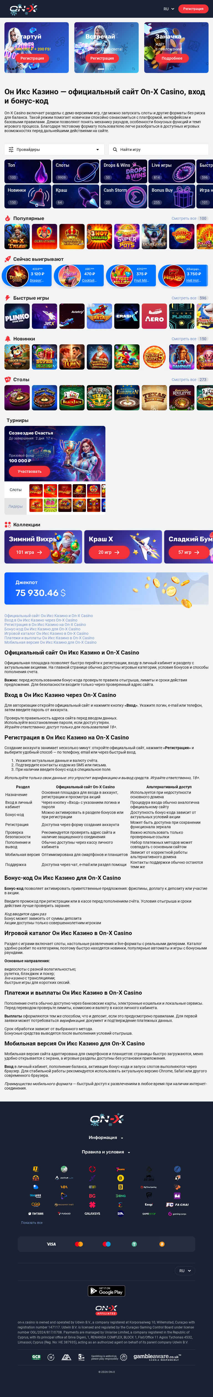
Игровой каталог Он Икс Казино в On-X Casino (46, 633)
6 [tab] (114, 69)
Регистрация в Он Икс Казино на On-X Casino (45, 624)
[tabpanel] (37, 47)
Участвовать (30, 471)
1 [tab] (101, 69)
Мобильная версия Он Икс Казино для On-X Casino (50, 642)
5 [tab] (112, 69)
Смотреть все (189, 218)
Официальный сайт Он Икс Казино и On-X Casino (48, 615)
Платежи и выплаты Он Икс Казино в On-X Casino (49, 638)
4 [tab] (110, 69)
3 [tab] (108, 69)
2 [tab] (105, 69)
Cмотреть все (189, 298)
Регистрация (193, 9)
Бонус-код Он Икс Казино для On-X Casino (42, 629)
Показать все (31, 1223)
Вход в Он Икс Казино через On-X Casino (40, 620)
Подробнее (172, 58)
